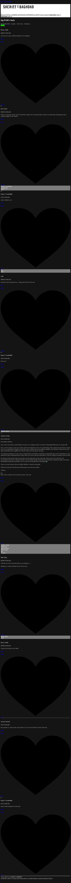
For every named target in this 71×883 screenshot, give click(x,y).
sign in (8, 877)
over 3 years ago (5, 439)
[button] (1, 13)
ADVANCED (21, 15)
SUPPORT (4, 878)
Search (47, 15)
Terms (22, 878)
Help (18, 878)
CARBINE (14, 15)
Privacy (26, 878)
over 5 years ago (5, 197)
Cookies (30, 878)
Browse (3, 15)
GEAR (37, 15)
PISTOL (8, 15)
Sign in (58, 15)
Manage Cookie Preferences (41, 878)
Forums (42, 15)
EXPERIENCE (30, 15)
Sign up (3, 877)
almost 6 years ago (6, 33)
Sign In (10, 16)
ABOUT (9, 878)
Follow (3, 25)
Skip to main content (6, 1)
